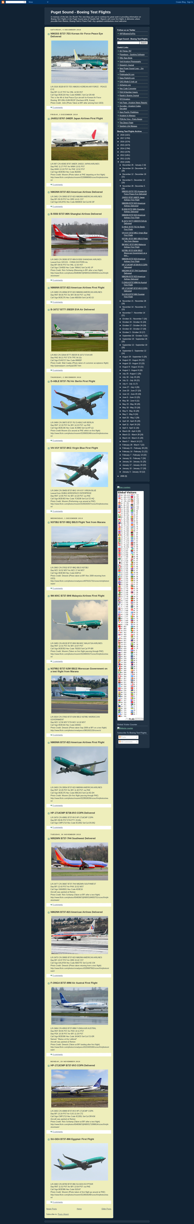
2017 (122, 138)
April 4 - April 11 (129, 428)
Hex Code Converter (128, 89)
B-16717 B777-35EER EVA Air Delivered (73, 309)
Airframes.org (125, 85)
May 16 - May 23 (129, 408)
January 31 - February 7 (132, 458)
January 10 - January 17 (132, 469)
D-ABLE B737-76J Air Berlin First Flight (73, 381)
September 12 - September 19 (134, 345)
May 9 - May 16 (129, 411)
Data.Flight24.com (127, 78)
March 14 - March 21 (131, 438)
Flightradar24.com (127, 75)
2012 (122, 155)
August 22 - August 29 (131, 360)
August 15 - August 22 (131, 364)
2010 (122, 162)
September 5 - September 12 (134, 351)
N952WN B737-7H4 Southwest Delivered (73, 838)
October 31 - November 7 (133, 319)
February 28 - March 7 (131, 445)
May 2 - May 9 (128, 414)
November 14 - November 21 (134, 307)
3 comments (58, 511)
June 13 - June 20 (130, 394)
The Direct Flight (126, 123)
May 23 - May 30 (129, 404)
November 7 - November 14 (133, 313)
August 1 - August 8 (130, 370)
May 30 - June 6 (129, 401)
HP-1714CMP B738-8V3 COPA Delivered (73, 813)
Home (79, 1209)
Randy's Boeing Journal (129, 96)
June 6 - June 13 (129, 397)
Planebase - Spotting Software (132, 55)
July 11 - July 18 (129, 380)
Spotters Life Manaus (128, 126)
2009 (122, 476)
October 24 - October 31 (132, 322)
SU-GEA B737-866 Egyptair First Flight (72, 1139)
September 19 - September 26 (134, 339)
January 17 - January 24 (132, 465)
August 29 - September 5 (133, 357)
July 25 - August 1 (130, 374)
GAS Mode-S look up (128, 82)
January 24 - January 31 (132, 462)
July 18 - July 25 (129, 377)
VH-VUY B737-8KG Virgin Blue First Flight (74, 448)
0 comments (58, 108)
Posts (123, 737)
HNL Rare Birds (126, 58)
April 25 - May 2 (129, 418)
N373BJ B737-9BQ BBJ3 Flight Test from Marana (78, 522)
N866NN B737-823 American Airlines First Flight (77, 287)
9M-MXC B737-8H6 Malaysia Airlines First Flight (77, 595)
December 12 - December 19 (134, 174)
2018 (122, 135)
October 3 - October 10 (132, 332)
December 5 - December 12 (133, 180)
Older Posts (106, 1209)
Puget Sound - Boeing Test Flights (81, 12)
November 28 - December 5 (133, 186)
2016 (122, 142)
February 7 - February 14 (132, 455)
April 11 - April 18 (129, 425)
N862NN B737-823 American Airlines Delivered (77, 912)
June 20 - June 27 (130, 391)
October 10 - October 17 (132, 329)
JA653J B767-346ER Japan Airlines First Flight (77, 118)
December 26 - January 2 (133, 165)
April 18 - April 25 (129, 421)
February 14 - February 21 (133, 452)
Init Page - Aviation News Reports (133, 103)
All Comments (127, 742)
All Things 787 (125, 51)
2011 (122, 159)
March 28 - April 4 (129, 431)
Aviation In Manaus (127, 116)
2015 (122, 145)
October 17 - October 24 (132, 326)
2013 (122, 152)
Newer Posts (51, 1209)
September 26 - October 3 (133, 336)
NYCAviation (125, 99)
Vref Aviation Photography (130, 62)
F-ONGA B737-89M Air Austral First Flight (74, 983)
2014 (122, 149)
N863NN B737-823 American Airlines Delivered (77, 192)
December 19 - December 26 (134, 168)
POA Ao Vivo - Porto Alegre (131, 119)
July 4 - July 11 (128, 384)
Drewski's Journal (127, 65)
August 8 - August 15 (131, 367)
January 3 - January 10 (132, 472)
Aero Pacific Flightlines (129, 112)
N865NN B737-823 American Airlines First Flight (77, 742)
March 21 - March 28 (131, 435)
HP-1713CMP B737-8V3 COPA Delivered (73, 1065)
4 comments (58, 1055)
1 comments (58, 661)
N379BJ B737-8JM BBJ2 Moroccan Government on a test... (134, 253)
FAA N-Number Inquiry (129, 92)
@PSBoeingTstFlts (127, 34)
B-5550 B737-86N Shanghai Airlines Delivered (76, 214)
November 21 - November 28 (134, 301)
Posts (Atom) (63, 1214)
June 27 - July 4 (129, 387)
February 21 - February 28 (133, 448)
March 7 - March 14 (130, 441)
